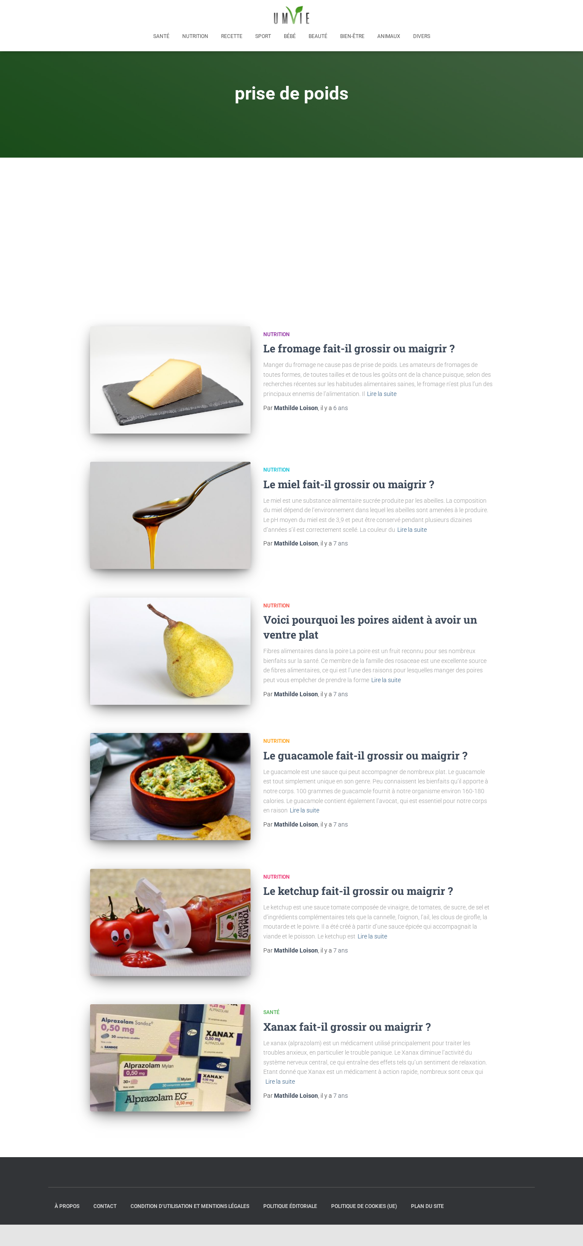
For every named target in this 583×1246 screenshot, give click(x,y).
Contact (105, 1206)
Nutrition (195, 36)
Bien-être (352, 36)
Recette (231, 36)
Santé (161, 36)
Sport (263, 36)
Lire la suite (381, 393)
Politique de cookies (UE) (364, 1206)
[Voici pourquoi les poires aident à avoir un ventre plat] (170, 651)
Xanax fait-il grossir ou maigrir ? (347, 1027)
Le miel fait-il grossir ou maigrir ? (348, 484)
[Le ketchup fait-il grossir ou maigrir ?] (170, 922)
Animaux (388, 36)
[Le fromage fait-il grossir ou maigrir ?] (170, 380)
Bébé (290, 36)
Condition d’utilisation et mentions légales (190, 1206)
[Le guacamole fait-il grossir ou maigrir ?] (170, 786)
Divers (421, 36)
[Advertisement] (291, 221)
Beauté (318, 36)
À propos (67, 1206)
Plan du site (427, 1206)
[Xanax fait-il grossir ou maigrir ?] (170, 1057)
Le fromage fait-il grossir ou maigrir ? (359, 348)
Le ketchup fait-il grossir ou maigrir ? (358, 891)
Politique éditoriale (290, 1206)
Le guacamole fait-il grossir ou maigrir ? (365, 755)
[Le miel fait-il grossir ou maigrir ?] (170, 515)
